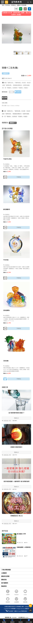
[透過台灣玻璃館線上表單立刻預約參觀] (6, 2)
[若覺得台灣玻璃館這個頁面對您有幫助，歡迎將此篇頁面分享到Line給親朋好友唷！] (20, 9)
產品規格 (4, 97)
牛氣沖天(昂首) (7, 159)
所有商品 (7, 5)
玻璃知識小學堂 (7, 420)
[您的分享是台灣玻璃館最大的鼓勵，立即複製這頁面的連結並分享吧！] (25, 9)
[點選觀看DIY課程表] (30, 607)
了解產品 (18, 177)
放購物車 (18, 92)
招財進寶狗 (6, 310)
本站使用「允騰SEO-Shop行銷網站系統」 (18, 611)
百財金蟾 (5, 360)
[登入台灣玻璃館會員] (28, 2)
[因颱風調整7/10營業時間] (9, 552)
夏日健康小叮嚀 (21, 534)
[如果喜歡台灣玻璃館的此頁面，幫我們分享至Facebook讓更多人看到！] (29, 9)
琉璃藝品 (13, 5)
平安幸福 (5, 260)
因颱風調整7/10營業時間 (24, 547)
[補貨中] (5, 177)
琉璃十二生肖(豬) (21, 5)
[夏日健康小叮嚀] (9, 538)
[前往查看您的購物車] (30, 2)
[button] (29, 34)
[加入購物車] (5, 379)
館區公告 (21, 542)
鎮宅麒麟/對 (6, 209)
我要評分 (5, 73)
